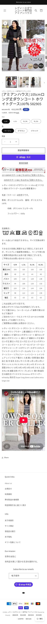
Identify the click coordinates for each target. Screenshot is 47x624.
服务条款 (31, 615)
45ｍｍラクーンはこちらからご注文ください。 (23, 180)
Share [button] (6, 457)
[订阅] (35, 576)
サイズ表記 (9, 526)
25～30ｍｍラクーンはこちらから (23, 175)
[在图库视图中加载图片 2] (23, 82)
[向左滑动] (2, 82)
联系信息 (28, 619)
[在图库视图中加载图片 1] (11, 82)
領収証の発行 (10, 531)
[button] (4, 10)
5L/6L (36, 121)
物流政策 (39, 615)
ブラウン (21, 131)
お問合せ (8, 489)
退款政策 (15, 615)
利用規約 (8, 494)
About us (8, 483)
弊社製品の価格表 (12, 500)
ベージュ (7, 131)
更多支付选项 (23, 163)
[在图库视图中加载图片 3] (35, 82)
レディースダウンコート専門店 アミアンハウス (22, 612)
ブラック (35, 131)
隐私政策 (23, 615)
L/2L (16, 122)
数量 (3, 136)
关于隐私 (8, 537)
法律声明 (21, 619)
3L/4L (25, 121)
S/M (5, 121)
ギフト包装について (13, 542)
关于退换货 (9, 520)
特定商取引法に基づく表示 (15, 505)
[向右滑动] (44, 82)
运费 (17, 113)
